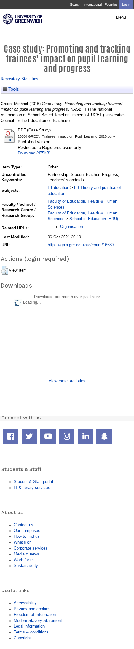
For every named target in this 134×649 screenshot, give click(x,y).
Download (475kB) (34, 153)
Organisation (71, 226)
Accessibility (25, 603)
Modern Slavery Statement (38, 620)
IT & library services (32, 487)
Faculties (111, 4)
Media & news (26, 554)
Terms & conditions (31, 632)
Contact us (23, 524)
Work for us (24, 560)
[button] (4, 270)
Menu (121, 17)
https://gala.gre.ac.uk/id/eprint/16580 (81, 244)
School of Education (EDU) (93, 218)
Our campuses (27, 530)
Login (126, 4)
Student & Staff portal (33, 481)
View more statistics (67, 381)
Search (75, 4)
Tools (13, 89)
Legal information (29, 626)
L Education (58, 187)
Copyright (22, 638)
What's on (22, 542)
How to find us (27, 536)
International (93, 4)
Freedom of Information (35, 614)
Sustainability (26, 565)
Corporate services (31, 548)
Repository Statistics (19, 78)
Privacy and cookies (32, 608)
